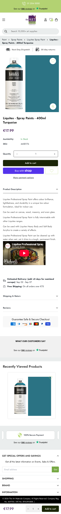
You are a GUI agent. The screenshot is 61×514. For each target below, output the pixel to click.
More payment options (23, 177)
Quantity (7, 153)
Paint (4, 39)
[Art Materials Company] (30, 20)
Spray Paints (16, 39)
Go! (55, 469)
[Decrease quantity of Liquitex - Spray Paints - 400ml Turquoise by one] (17, 154)
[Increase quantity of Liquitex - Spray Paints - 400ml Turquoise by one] (54, 154)
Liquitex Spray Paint (36, 39)
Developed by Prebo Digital (46, 501)
